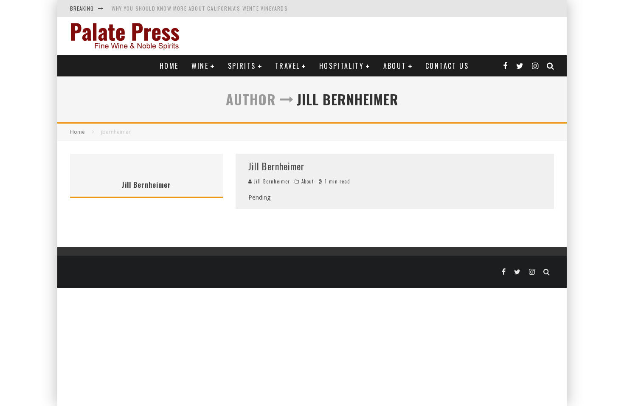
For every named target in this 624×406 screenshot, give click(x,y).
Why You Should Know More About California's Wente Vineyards (200, 8)
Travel (287, 66)
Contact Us (447, 66)
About (394, 66)
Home (169, 66)
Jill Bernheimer (276, 166)
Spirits (242, 66)
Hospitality (341, 66)
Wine (200, 66)
